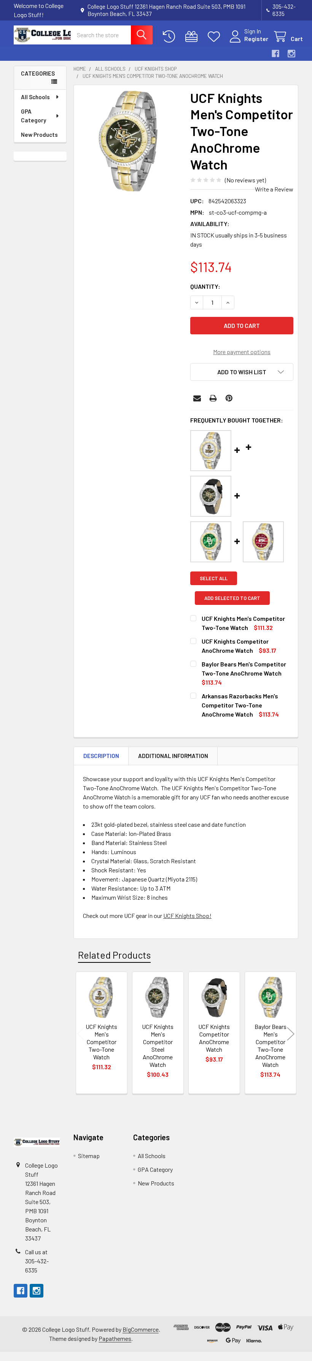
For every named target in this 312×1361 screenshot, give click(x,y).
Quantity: (205, 286)
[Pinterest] (229, 398)
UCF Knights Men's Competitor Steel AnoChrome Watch (158, 1045)
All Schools (35, 96)
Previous (81, 1034)
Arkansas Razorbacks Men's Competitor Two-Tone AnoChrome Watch (240, 705)
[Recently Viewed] (171, 37)
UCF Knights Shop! (187, 915)
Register (256, 38)
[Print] (213, 398)
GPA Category (33, 115)
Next (290, 1034)
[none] (129, 141)
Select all (214, 578)
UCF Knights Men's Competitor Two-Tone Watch (101, 1041)
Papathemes (115, 1338)
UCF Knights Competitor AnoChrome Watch (214, 1038)
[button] (241, 372)
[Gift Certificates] (193, 37)
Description (101, 755)
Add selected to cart (232, 598)
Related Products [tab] (114, 955)
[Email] (197, 398)
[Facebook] (275, 53)
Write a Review (274, 189)
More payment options (242, 351)
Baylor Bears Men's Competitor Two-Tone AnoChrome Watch (271, 1045)
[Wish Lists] (215, 37)
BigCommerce (141, 1329)
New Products (39, 134)
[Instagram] (291, 53)
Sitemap (89, 1155)
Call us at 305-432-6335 (37, 1261)
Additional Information (173, 755)
